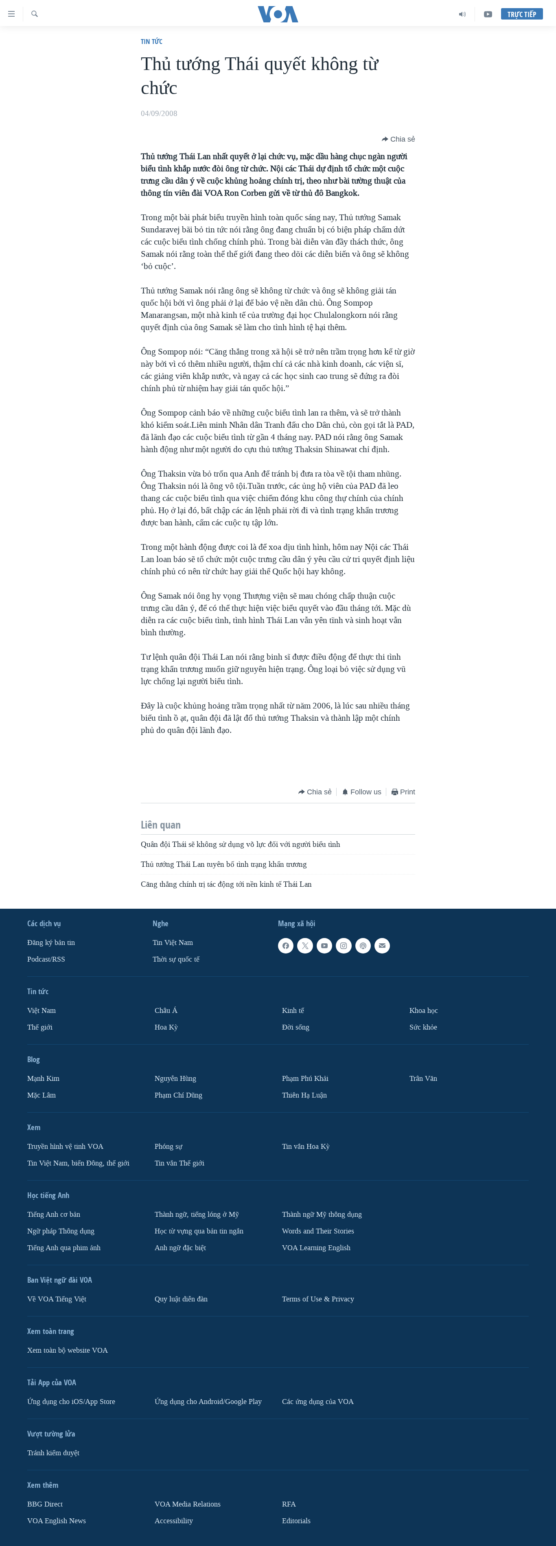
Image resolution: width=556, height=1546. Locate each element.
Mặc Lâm (41, 1095)
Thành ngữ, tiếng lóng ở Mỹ (197, 1214)
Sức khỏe (423, 1027)
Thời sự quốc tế (176, 959)
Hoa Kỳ (166, 1027)
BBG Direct (45, 1504)
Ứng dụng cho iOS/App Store (71, 1401)
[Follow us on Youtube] (324, 945)
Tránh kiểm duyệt (53, 1453)
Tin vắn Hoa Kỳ (306, 1146)
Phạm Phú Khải (305, 1078)
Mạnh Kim (43, 1078)
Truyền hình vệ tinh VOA (65, 1146)
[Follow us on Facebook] (285, 945)
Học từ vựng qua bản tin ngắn (199, 1231)
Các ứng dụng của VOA (318, 1401)
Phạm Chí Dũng (178, 1095)
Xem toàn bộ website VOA (67, 1350)
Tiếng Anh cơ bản (53, 1214)
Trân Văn (423, 1078)
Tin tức (151, 41)
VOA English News (56, 1521)
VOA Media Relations (188, 1504)
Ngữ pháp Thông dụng (60, 1231)
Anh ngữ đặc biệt (180, 1248)
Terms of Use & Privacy (318, 1299)
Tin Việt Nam (173, 942)
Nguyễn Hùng (175, 1078)
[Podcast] (363, 945)
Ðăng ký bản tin (51, 942)
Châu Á (166, 1010)
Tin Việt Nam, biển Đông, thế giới (78, 1163)
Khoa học (423, 1010)
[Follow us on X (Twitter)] (305, 945)
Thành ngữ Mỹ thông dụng (322, 1214)
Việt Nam (41, 1010)
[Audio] (462, 14)
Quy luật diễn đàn (181, 1299)
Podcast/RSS (46, 959)
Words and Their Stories (318, 1231)
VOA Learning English (316, 1248)
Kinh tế (293, 1010)
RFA (289, 1504)
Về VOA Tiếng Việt (56, 1299)
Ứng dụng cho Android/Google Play (208, 1401)
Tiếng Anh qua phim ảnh (64, 1248)
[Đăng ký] (382, 945)
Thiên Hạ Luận (304, 1095)
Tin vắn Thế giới (179, 1163)
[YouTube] (488, 14)
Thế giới (40, 1027)
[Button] (398, 139)
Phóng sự (168, 1146)
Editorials (296, 1521)
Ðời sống (295, 1027)
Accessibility (174, 1521)
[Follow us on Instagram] (343, 945)
